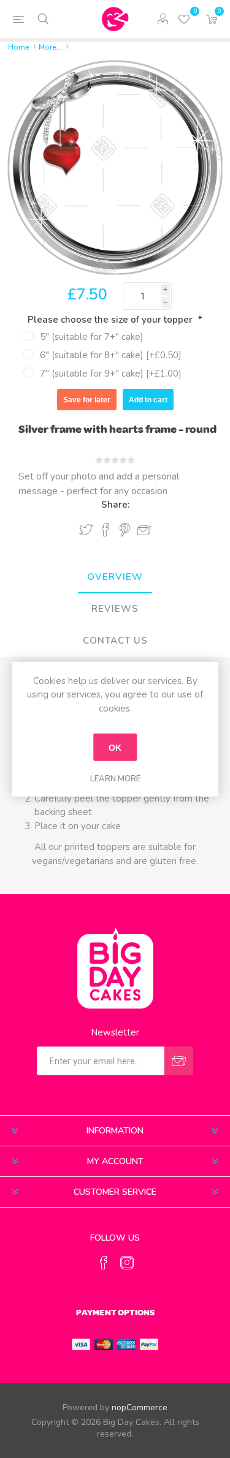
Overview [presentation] (115, 577)
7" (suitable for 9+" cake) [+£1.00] (111, 373)
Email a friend (144, 530)
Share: (115, 504)
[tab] (115, 577)
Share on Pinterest (124, 529)
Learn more (115, 778)
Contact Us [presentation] (115, 640)
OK (115, 747)
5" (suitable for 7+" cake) (92, 337)
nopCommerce (139, 1407)
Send (178, 1061)
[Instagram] (127, 1262)
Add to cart (148, 400)
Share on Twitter (86, 529)
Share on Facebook (105, 529)
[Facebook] (103, 1262)
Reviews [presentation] (115, 609)
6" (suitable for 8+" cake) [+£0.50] (111, 355)
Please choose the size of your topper (111, 320)
